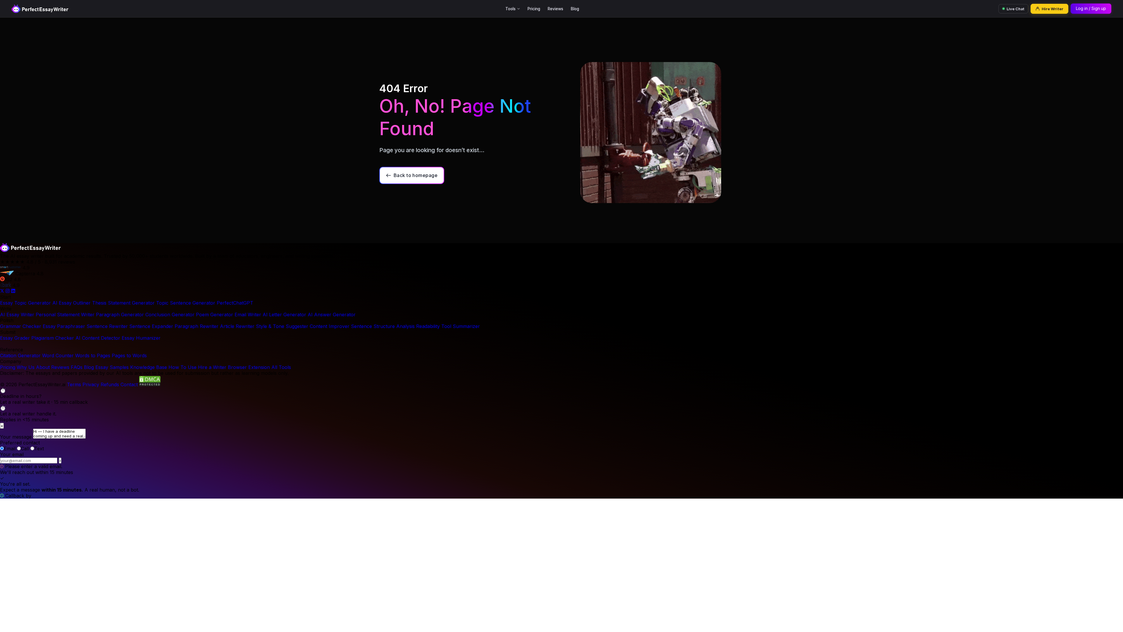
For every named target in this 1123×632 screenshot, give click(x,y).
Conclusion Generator (169, 314)
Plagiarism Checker (52, 338)
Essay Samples (112, 367)
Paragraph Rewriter (196, 326)
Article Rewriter (237, 326)
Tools (510, 8)
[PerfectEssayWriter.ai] (30, 250)
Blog (575, 8)
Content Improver (329, 326)
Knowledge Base (148, 367)
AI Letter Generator (284, 314)
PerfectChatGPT (235, 303)
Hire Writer (1052, 8)
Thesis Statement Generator (123, 303)
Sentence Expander (151, 326)
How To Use (182, 367)
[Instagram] (8, 291)
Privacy (90, 384)
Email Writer (248, 314)
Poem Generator (214, 314)
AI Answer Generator (332, 314)
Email (9, 448)
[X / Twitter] (3, 291)
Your (12, 454)
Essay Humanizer (141, 338)
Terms (74, 384)
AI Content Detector (97, 338)
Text (39, 448)
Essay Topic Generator (25, 303)
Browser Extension (249, 367)
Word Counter (58, 355)
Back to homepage (416, 175)
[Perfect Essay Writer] (40, 9)
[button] (561, 396)
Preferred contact (20, 443)
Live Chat (1015, 8)
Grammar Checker (20, 326)
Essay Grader (15, 338)
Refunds (110, 384)
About (43, 367)
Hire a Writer (212, 367)
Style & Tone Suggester (282, 326)
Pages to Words (129, 355)
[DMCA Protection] (150, 384)
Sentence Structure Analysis (383, 326)
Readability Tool (433, 326)
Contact (129, 384)
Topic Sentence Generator (185, 303)
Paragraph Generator (120, 314)
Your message (16, 437)
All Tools (281, 367)
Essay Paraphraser (64, 326)
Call (25, 448)
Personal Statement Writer (65, 314)
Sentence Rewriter (107, 326)
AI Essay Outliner (71, 303)
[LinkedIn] (13, 291)
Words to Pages (92, 355)
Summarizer (466, 326)
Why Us (26, 367)
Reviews (555, 8)
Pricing (534, 8)
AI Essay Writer (17, 314)
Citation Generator (20, 355)
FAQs (76, 367)
